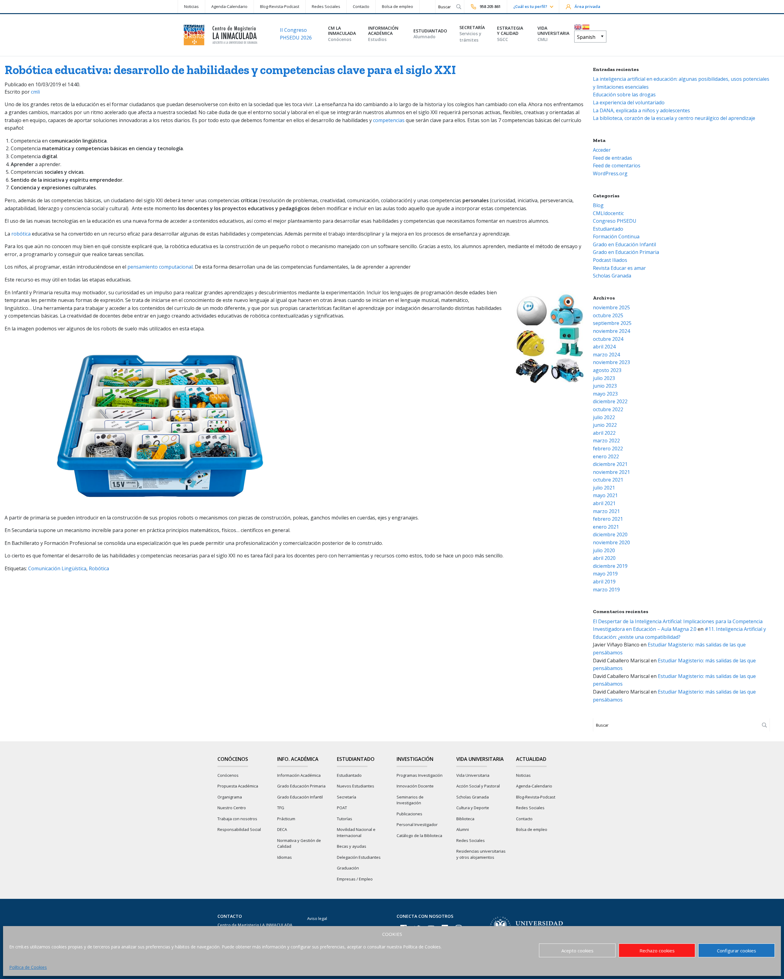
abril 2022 (604, 433)
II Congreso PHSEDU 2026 (296, 34)
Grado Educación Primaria (301, 786)
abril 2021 (604, 503)
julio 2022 (604, 417)
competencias (389, 120)
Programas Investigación (420, 775)
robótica (21, 233)
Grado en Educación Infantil (624, 244)
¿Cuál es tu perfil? (530, 6)
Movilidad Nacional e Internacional (356, 832)
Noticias (191, 6)
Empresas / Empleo (355, 879)
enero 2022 (606, 456)
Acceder (602, 150)
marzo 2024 (606, 354)
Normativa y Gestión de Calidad (299, 843)
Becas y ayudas (351, 846)
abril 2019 (604, 581)
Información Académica (299, 775)
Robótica (99, 568)
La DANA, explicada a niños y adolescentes (641, 110)
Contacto (361, 6)
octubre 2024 (608, 339)
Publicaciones (409, 814)
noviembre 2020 (611, 542)
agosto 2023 (607, 370)
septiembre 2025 (612, 323)
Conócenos (228, 775)
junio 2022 (605, 425)
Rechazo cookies (657, 950)
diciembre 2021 (610, 464)
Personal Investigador (417, 824)
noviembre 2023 (611, 362)
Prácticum (286, 818)
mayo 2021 (605, 495)
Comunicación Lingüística (57, 568)
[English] (578, 26)
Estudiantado (608, 228)
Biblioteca (465, 818)
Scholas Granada (612, 275)
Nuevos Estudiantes (355, 786)
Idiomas (284, 857)
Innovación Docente (415, 786)
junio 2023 (605, 385)
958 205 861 (490, 6)
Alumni (462, 829)
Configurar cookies (736, 950)
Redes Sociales (326, 6)
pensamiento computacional (160, 266)
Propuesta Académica (237, 786)
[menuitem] (191, 6)
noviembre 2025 (611, 307)
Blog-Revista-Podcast (279, 6)
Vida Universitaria (472, 775)
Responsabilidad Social (239, 829)
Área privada (587, 6)
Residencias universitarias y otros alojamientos (481, 854)
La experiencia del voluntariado (629, 102)
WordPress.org (610, 173)
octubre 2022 (608, 409)
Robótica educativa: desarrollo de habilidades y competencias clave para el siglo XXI (230, 69)
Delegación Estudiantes (359, 857)
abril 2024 (604, 346)
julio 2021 (604, 487)
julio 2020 (604, 550)
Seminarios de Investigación (410, 800)
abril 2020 (604, 558)
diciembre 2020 (610, 534)
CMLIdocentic (608, 213)
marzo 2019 (606, 589)
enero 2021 (606, 526)
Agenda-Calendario (229, 6)
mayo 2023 (605, 393)
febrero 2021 (608, 519)
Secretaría (346, 797)
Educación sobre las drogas (624, 94)
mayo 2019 (605, 573)
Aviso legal (317, 918)
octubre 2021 (608, 479)
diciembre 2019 (610, 566)
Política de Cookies (28, 967)
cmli (35, 91)
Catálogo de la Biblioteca (419, 835)
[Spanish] (586, 26)
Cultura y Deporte (472, 807)
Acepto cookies (577, 950)
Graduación (348, 868)
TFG (280, 807)
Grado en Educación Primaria (626, 252)
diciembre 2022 (610, 401)
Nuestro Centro (231, 807)
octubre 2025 (608, 315)
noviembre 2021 (611, 472)
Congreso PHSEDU (614, 221)
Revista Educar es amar (619, 268)
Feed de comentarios (616, 165)
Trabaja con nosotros (237, 818)
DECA (282, 829)
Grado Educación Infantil (300, 797)
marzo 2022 (606, 440)
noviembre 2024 (611, 331)
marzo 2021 (606, 511)
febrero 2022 (608, 448)
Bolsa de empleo (397, 6)
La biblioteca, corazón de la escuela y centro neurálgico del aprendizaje (674, 118)
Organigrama (229, 797)
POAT (342, 807)
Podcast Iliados (610, 260)
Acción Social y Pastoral (478, 786)
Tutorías (344, 818)
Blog (598, 205)
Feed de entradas (612, 157)
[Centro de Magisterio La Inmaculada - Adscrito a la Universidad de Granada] (220, 35)
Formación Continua (616, 236)
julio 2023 (604, 378)
